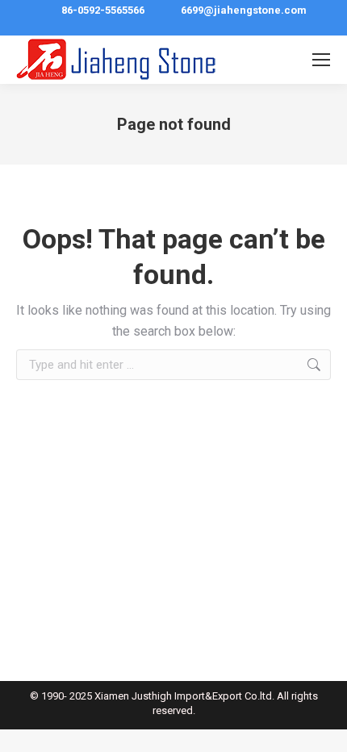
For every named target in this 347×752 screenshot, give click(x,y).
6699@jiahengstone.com (244, 10)
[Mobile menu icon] (321, 59)
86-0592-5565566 (102, 10)
